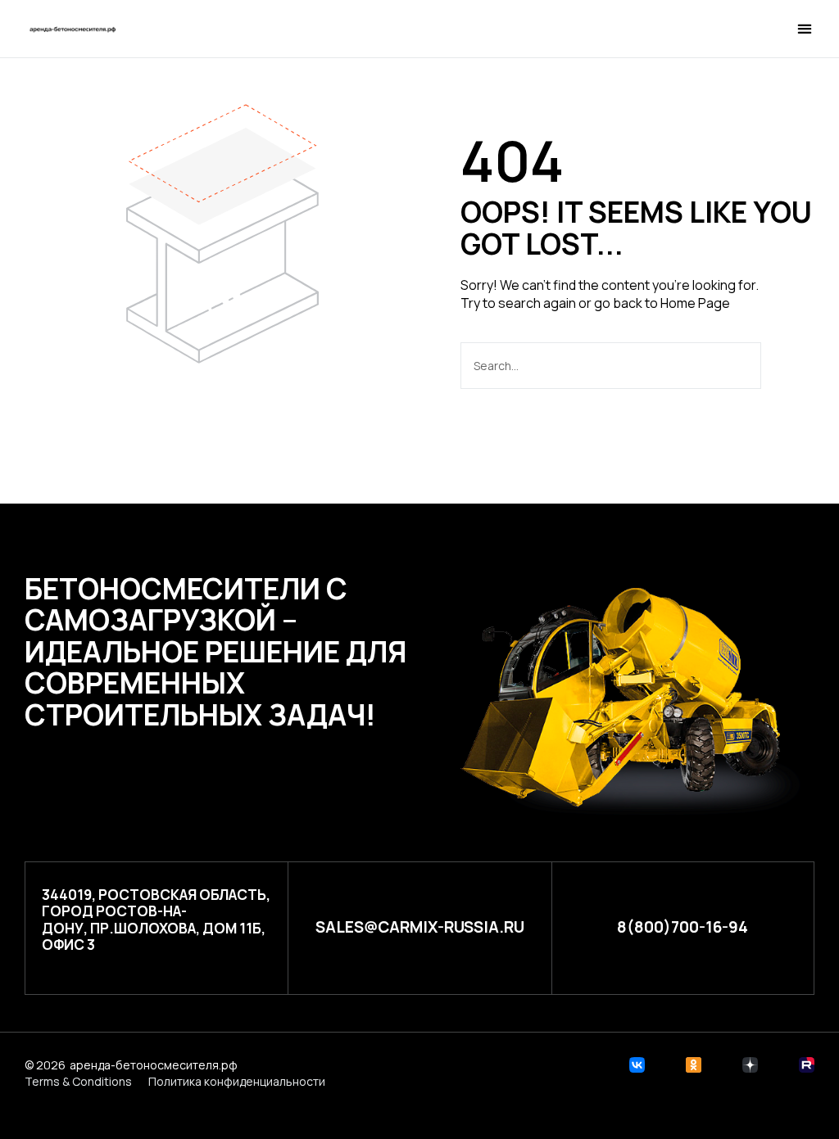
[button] (715, 30)
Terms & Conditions (78, 1081)
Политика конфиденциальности (236, 1081)
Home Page (695, 303)
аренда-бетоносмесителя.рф (154, 1065)
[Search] (785, 365)
